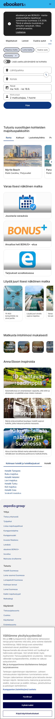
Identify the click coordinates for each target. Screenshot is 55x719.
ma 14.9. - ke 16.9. (20, 88)
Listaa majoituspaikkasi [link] (13, 526)
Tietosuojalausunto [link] (11, 610)
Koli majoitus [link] (10, 487)
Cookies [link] (7, 615)
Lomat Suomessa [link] (11, 589)
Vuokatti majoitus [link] (13, 493)
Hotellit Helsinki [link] (12, 477)
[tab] (12, 41)
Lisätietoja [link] (21, 32)
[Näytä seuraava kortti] (51, 162)
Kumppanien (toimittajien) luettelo (19, 689)
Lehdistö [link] (7, 545)
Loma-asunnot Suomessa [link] (14, 575)
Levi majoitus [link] (11, 480)
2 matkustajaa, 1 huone (22, 97)
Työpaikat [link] (8, 521)
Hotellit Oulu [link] (10, 490)
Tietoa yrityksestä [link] (11, 517)
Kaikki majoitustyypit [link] (12, 594)
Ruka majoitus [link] (11, 474)
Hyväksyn (27, 697)
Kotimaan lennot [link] (10, 585)
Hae (27, 105)
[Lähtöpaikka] (27, 70)
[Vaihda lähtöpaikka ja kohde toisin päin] (46, 74)
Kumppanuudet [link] (10, 535)
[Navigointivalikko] (50, 4)
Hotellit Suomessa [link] (11, 571)
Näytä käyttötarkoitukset (27, 713)
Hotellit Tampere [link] (12, 471)
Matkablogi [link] (8, 599)
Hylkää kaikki (27, 705)
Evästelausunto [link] (10, 624)
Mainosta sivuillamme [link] (12, 559)
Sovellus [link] (7, 554)
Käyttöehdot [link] (9, 620)
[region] (27, 673)
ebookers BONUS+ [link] (11, 549)
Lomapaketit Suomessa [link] (13, 580)
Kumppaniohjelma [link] (11, 531)
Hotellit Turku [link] (11, 483)
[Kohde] (27, 79)
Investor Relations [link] (11, 540)
